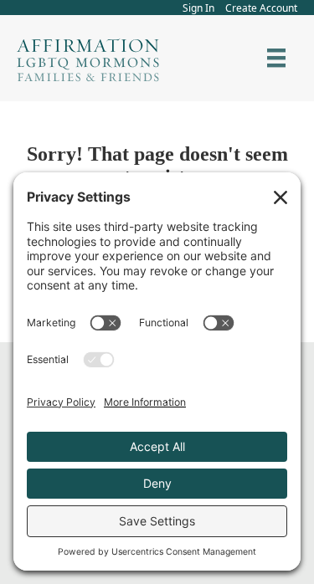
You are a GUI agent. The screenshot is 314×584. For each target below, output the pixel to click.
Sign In (198, 8)
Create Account (261, 8)
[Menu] (276, 58)
